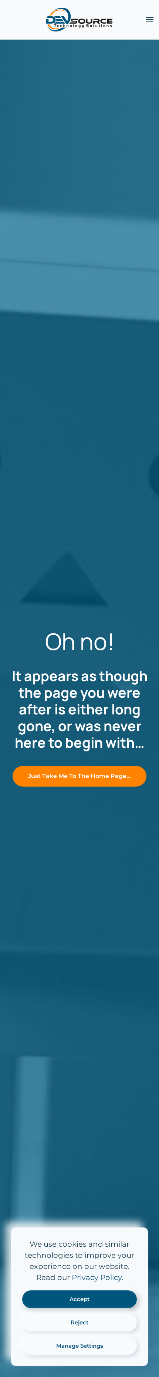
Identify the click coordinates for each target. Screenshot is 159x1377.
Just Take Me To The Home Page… (79, 776)
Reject (79, 1322)
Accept (79, 1299)
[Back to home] (79, 19)
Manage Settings (79, 1345)
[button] (149, 19)
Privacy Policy (97, 1277)
